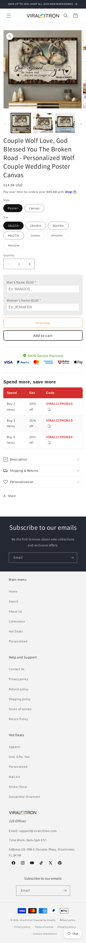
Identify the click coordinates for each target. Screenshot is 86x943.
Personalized (18, 641)
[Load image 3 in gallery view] (65, 123)
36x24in (58, 226)
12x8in (38, 236)
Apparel (14, 747)
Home (13, 591)
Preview (43, 323)
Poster (13, 208)
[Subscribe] (72, 558)
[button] (9, 16)
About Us (15, 611)
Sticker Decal (18, 787)
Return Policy (18, 719)
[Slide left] (5, 124)
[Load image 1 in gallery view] (21, 123)
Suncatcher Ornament (24, 797)
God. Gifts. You (19, 757)
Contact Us (16, 669)
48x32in (16, 246)
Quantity (8, 255)
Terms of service (20, 709)
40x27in (13, 236)
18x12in (13, 226)
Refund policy (18, 689)
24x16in (35, 226)
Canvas (34, 208)
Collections (17, 621)
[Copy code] (49, 409)
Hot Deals (16, 631)
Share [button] (12, 496)
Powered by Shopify (44, 920)
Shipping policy (20, 699)
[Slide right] (81, 124)
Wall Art (14, 777)
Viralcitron (26, 920)
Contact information (45, 933)
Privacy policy (18, 679)
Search (14, 601)
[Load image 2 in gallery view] (43, 123)
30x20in (59, 236)
